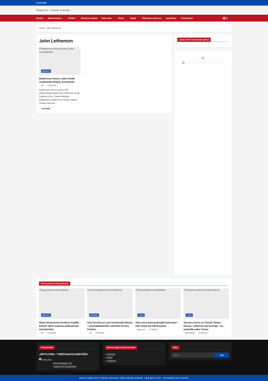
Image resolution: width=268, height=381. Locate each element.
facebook (111, 354)
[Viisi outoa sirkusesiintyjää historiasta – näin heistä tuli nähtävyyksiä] (158, 303)
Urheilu (71, 18)
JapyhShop (170, 18)
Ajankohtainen (55, 18)
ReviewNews (169, 378)
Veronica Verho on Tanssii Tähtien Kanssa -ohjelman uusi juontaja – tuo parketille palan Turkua (203, 326)
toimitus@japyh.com (62, 363)
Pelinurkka (106, 18)
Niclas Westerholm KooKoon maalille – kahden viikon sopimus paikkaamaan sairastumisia (60, 326)
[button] (231, 18)
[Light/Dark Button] (225, 18)
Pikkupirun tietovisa (151, 18)
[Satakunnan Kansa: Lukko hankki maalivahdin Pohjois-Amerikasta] (60, 61)
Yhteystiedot (186, 18)
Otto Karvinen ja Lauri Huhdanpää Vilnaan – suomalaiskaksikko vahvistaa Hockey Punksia (109, 326)
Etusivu (40, 18)
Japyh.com (141, 329)
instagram (111, 360)
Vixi (42, 85)
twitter (110, 357)
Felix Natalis (190, 333)
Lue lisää (46, 109)
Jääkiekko (46, 71)
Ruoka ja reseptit (89, 18)
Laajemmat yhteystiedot (65, 366)
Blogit (133, 18)
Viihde (121, 18)
